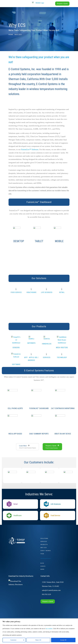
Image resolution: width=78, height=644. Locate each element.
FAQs (42, 554)
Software (16, 364)
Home (11, 34)
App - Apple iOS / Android (31, 358)
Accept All (63, 640)
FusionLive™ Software (29, 149)
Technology (62, 357)
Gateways (31, 343)
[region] (39, 631)
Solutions (44, 538)
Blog (42, 563)
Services (46, 357)
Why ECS (44, 547)
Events (43, 566)
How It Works (46, 550)
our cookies (49, 628)
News (42, 569)
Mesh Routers (62, 348)
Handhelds (46, 344)
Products (44, 544)
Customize (13, 640)
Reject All (38, 640)
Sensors (16, 348)
